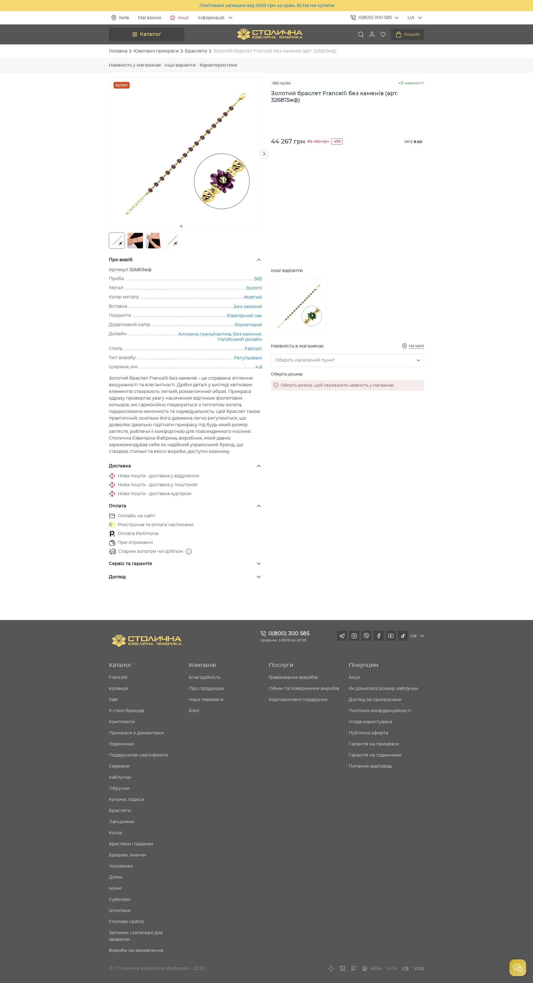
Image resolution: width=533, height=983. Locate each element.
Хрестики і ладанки (131, 844)
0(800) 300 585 (375, 17)
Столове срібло (126, 921)
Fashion (253, 349)
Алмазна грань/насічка (204, 334)
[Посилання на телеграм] (342, 636)
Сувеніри (119, 899)
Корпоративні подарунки (298, 699)
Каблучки (120, 777)
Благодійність (205, 677)
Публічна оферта (368, 733)
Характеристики (218, 65)
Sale (113, 699)
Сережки (119, 766)
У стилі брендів (126, 711)
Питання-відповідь (370, 766)
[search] (360, 34)
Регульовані (248, 358)
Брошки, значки (127, 855)
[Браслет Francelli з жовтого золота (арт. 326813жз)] (298, 306)
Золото (254, 288)
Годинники (121, 744)
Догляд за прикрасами (375, 699)
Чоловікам (121, 866)
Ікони (115, 888)
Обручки (119, 788)
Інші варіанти (180, 65)
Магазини (149, 18)
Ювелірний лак (244, 316)
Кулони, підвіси (126, 799)
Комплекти (122, 722)
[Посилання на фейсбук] (379, 636)
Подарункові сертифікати (138, 755)
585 (258, 279)
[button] (372, 34)
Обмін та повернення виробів (304, 688)
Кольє (115, 833)
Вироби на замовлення (136, 950)
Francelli (118, 677)
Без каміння (248, 306)
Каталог (150, 34)
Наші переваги (206, 699)
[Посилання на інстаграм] (354, 636)
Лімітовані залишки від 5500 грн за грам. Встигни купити (266, 5)
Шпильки (120, 910)
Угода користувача (370, 722)
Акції (183, 18)
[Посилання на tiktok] (403, 636)
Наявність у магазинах (135, 65)
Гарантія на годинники (375, 755)
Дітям (115, 877)
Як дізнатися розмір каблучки (383, 688)
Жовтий (253, 297)
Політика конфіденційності (380, 711)
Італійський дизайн (239, 339)
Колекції (118, 688)
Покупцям (363, 665)
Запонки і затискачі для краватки (136, 936)
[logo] (270, 34)
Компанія (202, 665)
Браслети (120, 810)
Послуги (281, 665)
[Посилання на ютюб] (391, 636)
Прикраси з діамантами (136, 733)
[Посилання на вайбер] (366, 636)
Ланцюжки (121, 822)
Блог (194, 711)
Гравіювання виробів (293, 677)
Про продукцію (206, 688)
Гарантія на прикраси (374, 744)
